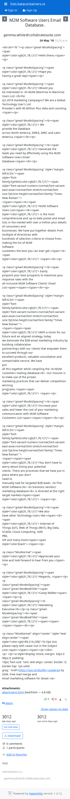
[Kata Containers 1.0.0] (65, 19)
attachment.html (13, 692)
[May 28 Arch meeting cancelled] (4, 19)
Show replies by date (54, 709)
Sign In (12, 10)
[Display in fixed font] (60, 699)
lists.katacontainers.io (27, 4)
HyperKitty (36, 793)
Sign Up (31, 10)
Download (14, 736)
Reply (9, 703)
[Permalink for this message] (66, 699)
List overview (11, 727)
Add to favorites (16, 754)
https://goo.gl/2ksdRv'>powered (39, 670)
